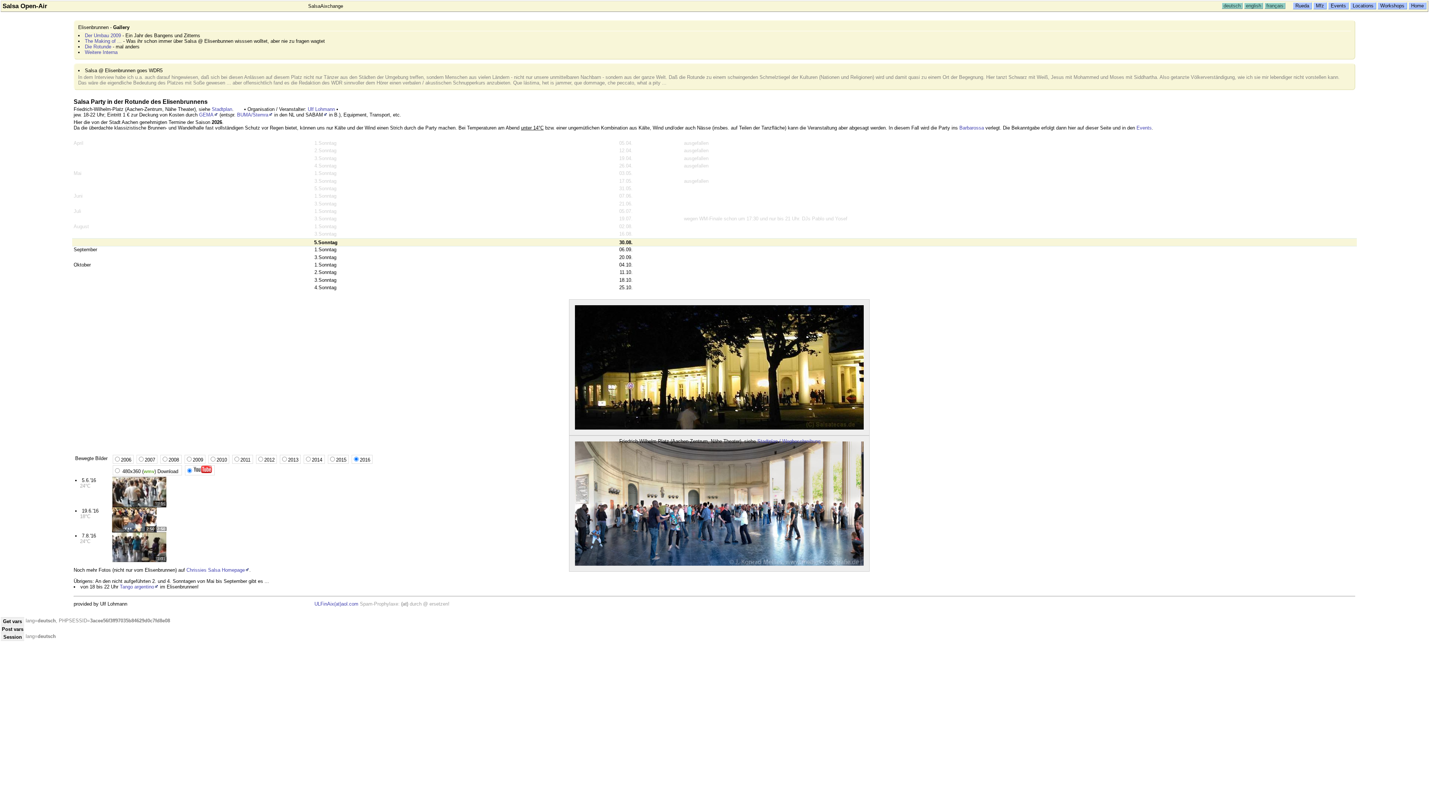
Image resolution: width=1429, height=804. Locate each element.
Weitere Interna (101, 52)
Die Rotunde (98, 47)
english (1253, 6)
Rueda (1302, 6)
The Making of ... (103, 41)
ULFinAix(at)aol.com (336, 604)
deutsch (1232, 6)
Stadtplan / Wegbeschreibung (789, 441)
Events (1338, 6)
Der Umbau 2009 (103, 35)
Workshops (1392, 6)
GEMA (206, 115)
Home (1417, 6)
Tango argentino (137, 587)
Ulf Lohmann (321, 109)
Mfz (1320, 6)
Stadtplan (222, 109)
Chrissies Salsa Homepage (215, 570)
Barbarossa (971, 128)
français (1274, 6)
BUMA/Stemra (252, 115)
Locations (1363, 6)
